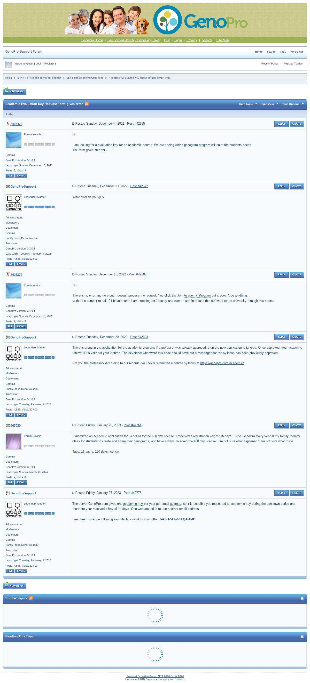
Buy (167, 40)
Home (259, 51)
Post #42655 (136, 123)
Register (49, 63)
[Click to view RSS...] (87, 104)
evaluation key (108, 145)
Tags (283, 51)
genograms (141, 441)
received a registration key (196, 436)
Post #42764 (132, 425)
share (122, 441)
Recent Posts (269, 63)
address (175, 504)
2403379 (16, 124)
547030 (15, 425)
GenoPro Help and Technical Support (39, 77)
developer (135, 353)
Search (207, 40)
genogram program (197, 145)
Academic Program (197, 295)
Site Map (222, 40)
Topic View (267, 104)
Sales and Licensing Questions (84, 77)
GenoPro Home (92, 40)
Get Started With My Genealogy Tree (134, 40)
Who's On (296, 51)
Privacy (191, 40)
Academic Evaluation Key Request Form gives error (139, 77)
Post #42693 (139, 337)
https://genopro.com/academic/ (222, 363)
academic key (133, 504)
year (267, 436)
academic (135, 145)
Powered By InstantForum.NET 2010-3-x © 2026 (155, 676)
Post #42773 (132, 493)
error (102, 150)
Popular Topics (293, 63)
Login (178, 40)
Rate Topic (246, 104)
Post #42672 (139, 186)
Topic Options (290, 104)
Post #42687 (138, 274)
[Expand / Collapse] (302, 599)
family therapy (290, 436)
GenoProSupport (23, 186)
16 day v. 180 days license (100, 451)
